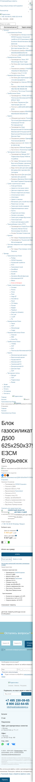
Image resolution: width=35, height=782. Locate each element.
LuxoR (13, 317)
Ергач (28, 226)
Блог (21, 6)
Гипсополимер (15, 231)
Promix (13, 289)
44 (24, 73)
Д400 (23, 55)
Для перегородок (16, 48)
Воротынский (15, 134)
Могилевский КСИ (25, 98)
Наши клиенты (12, 1)
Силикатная (26, 233)
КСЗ (19, 39)
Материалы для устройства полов (22, 201)
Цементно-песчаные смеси (20, 188)
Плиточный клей (16, 219)
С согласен (18, 649)
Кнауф (23, 226)
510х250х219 (29, 68)
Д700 (12, 109)
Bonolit (20, 41)
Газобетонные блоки (13, 93)
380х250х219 (24, 71)
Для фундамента (19, 80)
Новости (12, 6)
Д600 (31, 55)
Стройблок (14, 159)
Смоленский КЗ (29, 129)
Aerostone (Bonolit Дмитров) (20, 276)
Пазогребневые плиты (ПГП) (16, 224)
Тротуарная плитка (25, 161)
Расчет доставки (6, 559)
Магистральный (30, 179)
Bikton (13, 280)
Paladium (14, 310)
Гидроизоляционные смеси (19, 208)
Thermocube (15, 98)
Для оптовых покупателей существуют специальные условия (15, 564)
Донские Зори (15, 136)
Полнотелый (30, 118)
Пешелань (14, 228)
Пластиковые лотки (25, 249)
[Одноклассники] (5, 475)
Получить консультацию (10, 672)
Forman (25, 228)
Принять (5, 779)
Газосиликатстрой (27, 39)
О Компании (4, 1)
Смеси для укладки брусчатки (21, 217)
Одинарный (29, 138)
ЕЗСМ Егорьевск (16, 37)
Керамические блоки (14, 57)
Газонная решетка (23, 165)
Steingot (23, 154)
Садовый (21, 181)
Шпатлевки (14, 197)
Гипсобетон (24, 231)
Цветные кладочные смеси (19, 190)
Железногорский (25, 134)
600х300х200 (15, 53)
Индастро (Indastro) (17, 312)
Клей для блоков (16, 186)
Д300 (20, 55)
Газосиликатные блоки (14, 32)
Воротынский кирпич (18, 357)
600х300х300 (29, 50)
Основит (14, 287)
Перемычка (21, 46)
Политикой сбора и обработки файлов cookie (15, 774)
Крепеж (10, 235)
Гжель (23, 59)
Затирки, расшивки (17, 215)
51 (22, 73)
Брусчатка (14, 163)
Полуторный (15, 141)
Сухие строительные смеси (16, 183)
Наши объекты (4, 6)
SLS (31, 95)
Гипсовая (19, 233)
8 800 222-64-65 (17, 16)
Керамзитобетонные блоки (16, 75)
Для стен (25, 48)
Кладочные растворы (18, 213)
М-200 (13, 145)
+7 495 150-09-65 (5, 16)
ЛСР (27, 59)
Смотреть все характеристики (11, 508)
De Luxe (13, 314)
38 (26, 73)
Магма (20, 228)
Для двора (14, 170)
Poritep (32, 35)
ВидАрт (13, 307)
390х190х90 (21, 86)
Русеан (13, 305)
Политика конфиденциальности (11, 754)
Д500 (27, 55)
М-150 (25, 143)
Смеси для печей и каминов (20, 206)
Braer (21, 62)
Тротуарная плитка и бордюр (16, 152)
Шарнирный (28, 181)
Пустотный (14, 120)
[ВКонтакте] (2, 475)
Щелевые (31, 150)
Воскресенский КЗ (17, 129)
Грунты (13, 210)
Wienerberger (15, 62)
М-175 (29, 143)
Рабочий (22, 147)
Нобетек (27, 156)
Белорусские (25, 35)
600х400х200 (15, 113)
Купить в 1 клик (17, 559)
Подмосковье (15, 156)
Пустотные (21, 91)
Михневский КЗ (16, 131)
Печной (22, 122)
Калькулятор (4, 10)
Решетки (14, 251)
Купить (17, 554)
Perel (12, 294)
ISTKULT (13, 100)
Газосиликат (19, 491)
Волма (32, 226)
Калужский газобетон (18, 262)
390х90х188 (23, 89)
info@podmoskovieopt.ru (17, 707)
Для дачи (23, 168)
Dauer (13, 301)
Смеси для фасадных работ (20, 222)
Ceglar (26, 62)
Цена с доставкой (10, 537)
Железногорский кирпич (19, 355)
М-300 (18, 145)
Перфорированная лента (27, 237)
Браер (22, 156)
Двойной (22, 141)
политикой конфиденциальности (16, 649)
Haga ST (13, 296)
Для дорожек (30, 168)
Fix (12, 319)
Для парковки (22, 170)
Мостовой (14, 181)
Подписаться (26, 694)
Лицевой (28, 147)
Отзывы (17, 6)
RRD (28, 82)
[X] (8, 475)
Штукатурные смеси (17, 195)
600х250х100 (23, 53)
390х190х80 (28, 86)
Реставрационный (17, 125)
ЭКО (18, 100)
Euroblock (14, 41)
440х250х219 (15, 71)
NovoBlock (14, 269)
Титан (13, 292)
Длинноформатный (24, 120)
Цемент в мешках (16, 199)
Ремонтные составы (17, 204)
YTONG (23, 95)
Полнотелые (30, 91)
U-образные (29, 46)
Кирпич (9, 116)
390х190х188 (15, 89)
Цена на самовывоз (10, 532)
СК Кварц (14, 303)
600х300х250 (29, 111)
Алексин (24, 82)
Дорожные (21, 179)
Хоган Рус (14, 339)
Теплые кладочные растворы (20, 192)
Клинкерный (15, 122)
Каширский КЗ (26, 131)
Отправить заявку (30, 644)
